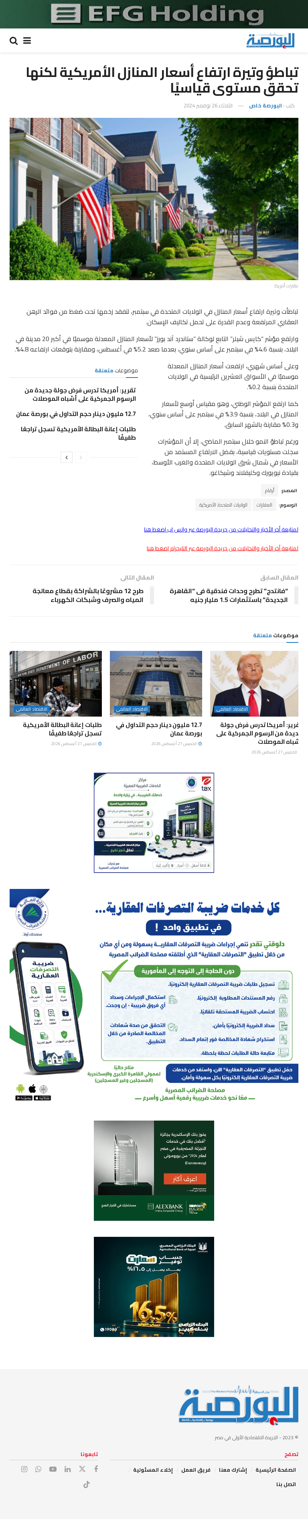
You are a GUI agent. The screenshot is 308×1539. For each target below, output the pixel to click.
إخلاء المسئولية (153, 1469)
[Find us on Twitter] (82, 1469)
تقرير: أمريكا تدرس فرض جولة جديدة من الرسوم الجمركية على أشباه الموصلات (80, 394)
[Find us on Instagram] (24, 1469)
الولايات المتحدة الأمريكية (223, 504)
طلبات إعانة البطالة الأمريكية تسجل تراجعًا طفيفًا (78, 433)
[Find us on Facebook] (96, 1469)
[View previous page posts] (81, 457)
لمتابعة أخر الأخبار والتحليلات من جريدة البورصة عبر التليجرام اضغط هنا (222, 548)
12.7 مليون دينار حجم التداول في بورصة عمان (76, 414)
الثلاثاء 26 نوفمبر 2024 (208, 105)
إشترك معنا (233, 1469)
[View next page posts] (67, 457)
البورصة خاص (265, 105)
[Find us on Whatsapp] (38, 1469)
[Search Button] (14, 40)
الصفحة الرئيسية (275, 1469)
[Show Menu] (27, 40)
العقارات (264, 504)
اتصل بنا (286, 1484)
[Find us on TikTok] (86, 1485)
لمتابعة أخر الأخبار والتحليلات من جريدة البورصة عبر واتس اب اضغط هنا (221, 529)
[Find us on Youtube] (53, 1469)
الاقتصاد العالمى (232, 709)
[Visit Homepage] (270, 40)
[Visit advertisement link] (154, 14)
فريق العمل (196, 1469)
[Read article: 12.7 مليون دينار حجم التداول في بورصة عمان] (156, 684)
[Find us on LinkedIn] (68, 1469)
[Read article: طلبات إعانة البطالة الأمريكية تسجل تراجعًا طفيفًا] (56, 684)
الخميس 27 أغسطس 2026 (274, 752)
